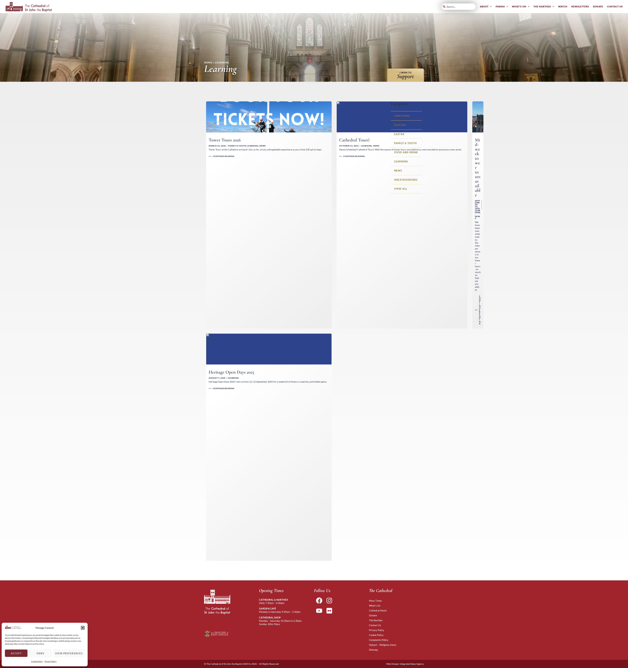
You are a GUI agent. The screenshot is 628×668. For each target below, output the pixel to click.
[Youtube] (319, 611)
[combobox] (458, 6)
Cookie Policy (37, 661)
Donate (598, 6)
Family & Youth (405, 143)
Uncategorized (406, 179)
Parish (500, 6)
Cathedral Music (378, 610)
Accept (16, 653)
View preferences (69, 653)
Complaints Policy (378, 639)
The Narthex (542, 6)
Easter (399, 134)
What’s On (519, 6)
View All (400, 188)
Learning (401, 161)
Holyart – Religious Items (382, 644)
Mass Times (375, 600)
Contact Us (615, 6)
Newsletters (580, 6)
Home (208, 62)
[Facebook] (319, 600)
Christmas (402, 115)
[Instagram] (329, 600)
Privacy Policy (50, 661)
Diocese (400, 124)
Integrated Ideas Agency (412, 663)
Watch (562, 6)
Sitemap (373, 649)
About (484, 6)
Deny (40, 653)
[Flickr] (329, 611)
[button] (82, 627)
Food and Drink (406, 152)
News (398, 170)
